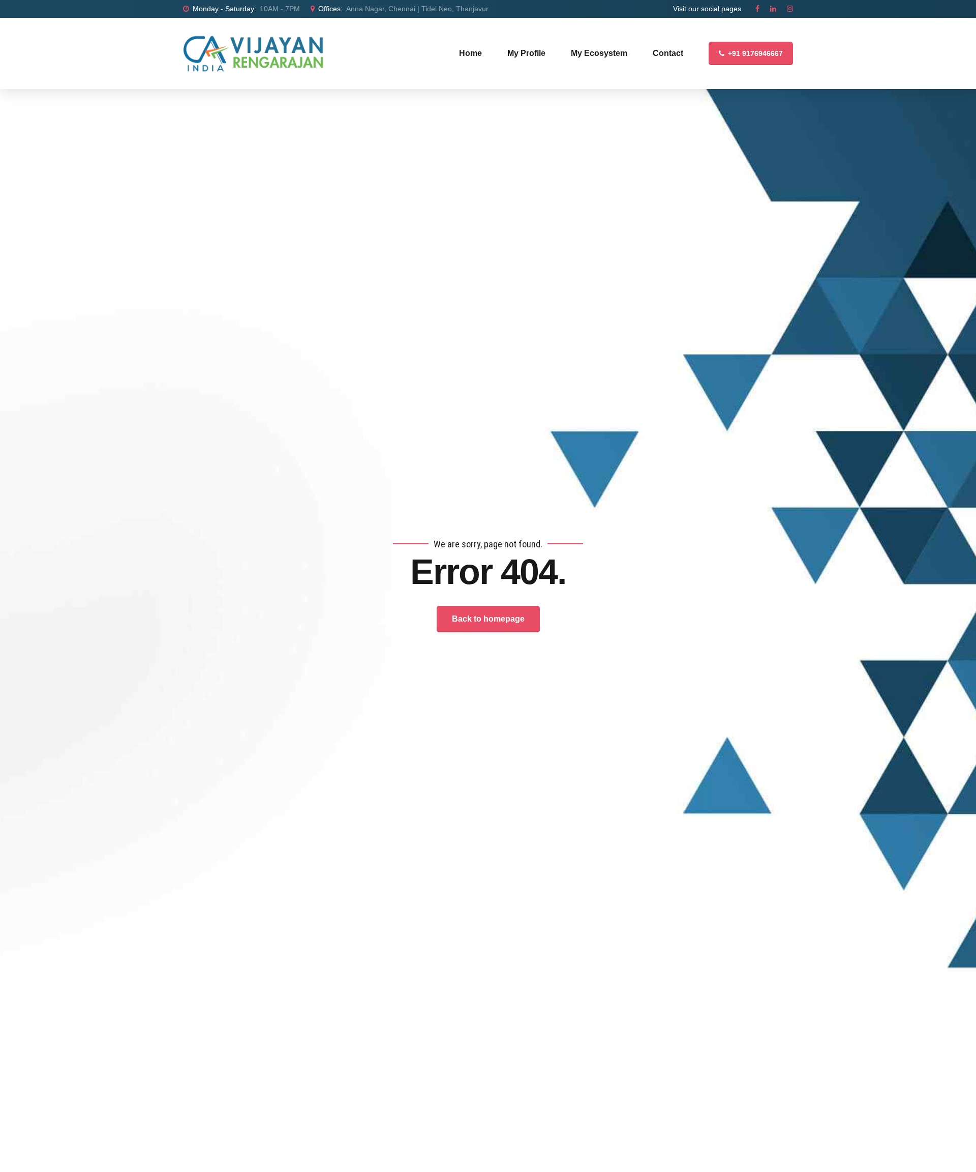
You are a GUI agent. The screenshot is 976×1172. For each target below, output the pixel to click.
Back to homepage (488, 618)
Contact (668, 53)
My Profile (526, 53)
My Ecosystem (599, 53)
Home (470, 53)
